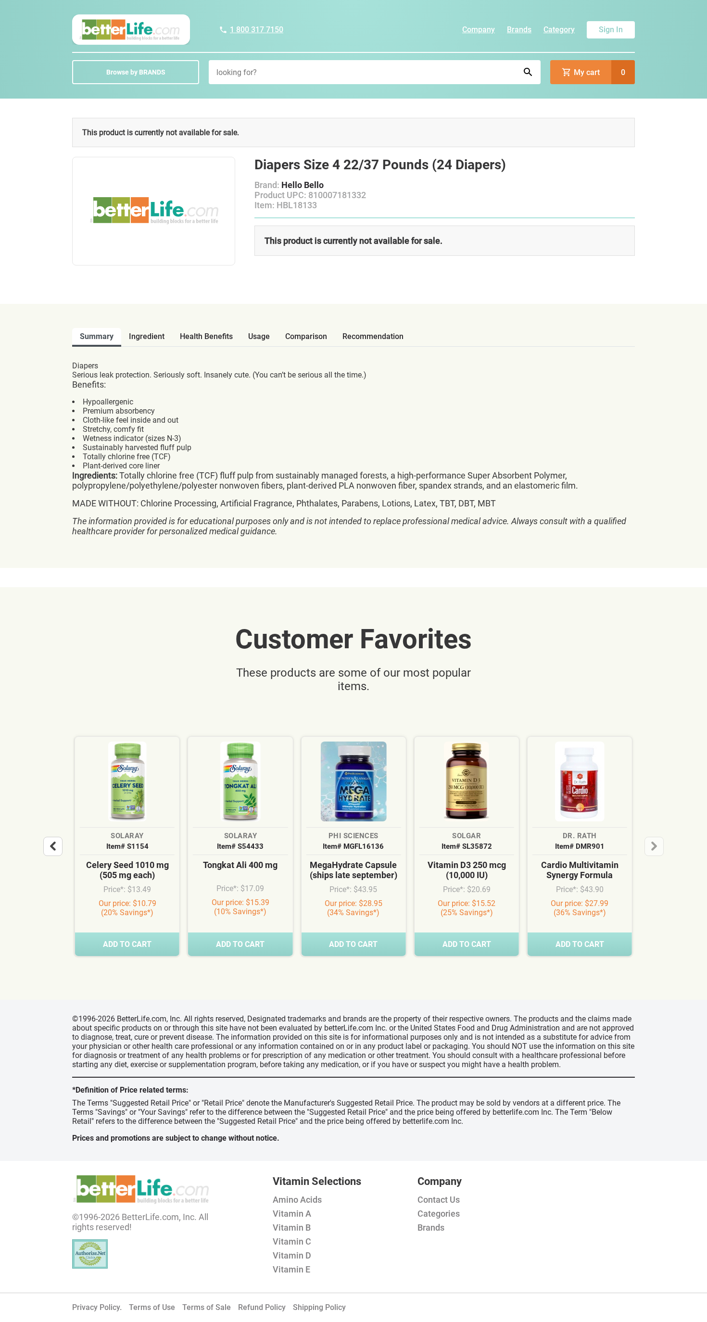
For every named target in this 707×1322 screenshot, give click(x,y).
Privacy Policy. (97, 1307)
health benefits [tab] (206, 336)
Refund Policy (262, 1307)
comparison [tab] (306, 336)
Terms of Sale (206, 1307)
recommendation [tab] (373, 336)
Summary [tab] (97, 336)
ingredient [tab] (146, 336)
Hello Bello (302, 185)
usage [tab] (259, 336)
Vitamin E (291, 1269)
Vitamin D (292, 1255)
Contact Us (438, 1200)
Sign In (611, 29)
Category (559, 29)
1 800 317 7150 (256, 29)
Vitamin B (292, 1227)
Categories (438, 1214)
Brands (519, 29)
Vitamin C (292, 1241)
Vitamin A (292, 1214)
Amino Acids (297, 1200)
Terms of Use (152, 1307)
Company (478, 29)
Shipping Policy (319, 1307)
